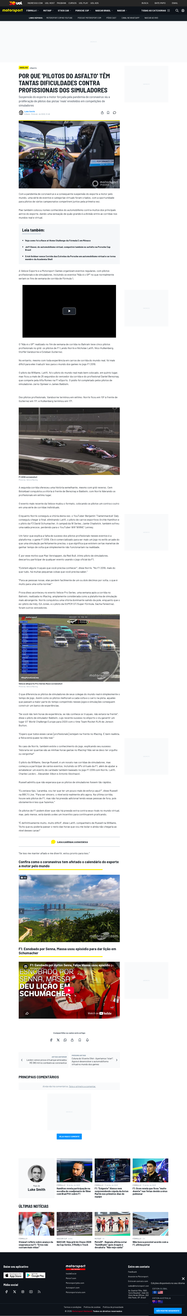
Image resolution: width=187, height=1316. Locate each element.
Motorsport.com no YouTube (59, 18)
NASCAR (121, 10)
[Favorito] (108, 113)
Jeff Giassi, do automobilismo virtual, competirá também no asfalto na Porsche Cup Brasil (67, 248)
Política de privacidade (113, 1307)
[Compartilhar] (102, 113)
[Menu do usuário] (183, 10)
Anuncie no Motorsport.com (140, 1276)
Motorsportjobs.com (75, 1283)
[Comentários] (115, 113)
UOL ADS (94, 3)
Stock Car (63, 10)
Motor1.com (71, 1278)
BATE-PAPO (160, 3)
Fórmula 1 (31, 10)
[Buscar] (177, 10)
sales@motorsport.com (138, 1286)
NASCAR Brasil (103, 10)
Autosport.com (72, 1287)
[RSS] (39, 1292)
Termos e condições (72, 1307)
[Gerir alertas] (87, 1040)
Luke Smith (29, 111)
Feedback (132, 1272)
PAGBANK (61, 3)
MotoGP (47, 10)
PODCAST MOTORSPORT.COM (89, 18)
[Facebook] (51, 1040)
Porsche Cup (82, 10)
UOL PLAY (83, 3)
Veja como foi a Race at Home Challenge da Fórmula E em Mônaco (58, 240)
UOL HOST (50, 3)
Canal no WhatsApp (130, 18)
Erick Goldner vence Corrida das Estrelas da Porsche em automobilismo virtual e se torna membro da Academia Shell (70, 258)
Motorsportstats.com (75, 1292)
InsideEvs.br (71, 1273)
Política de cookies (92, 1307)
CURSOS (73, 3)
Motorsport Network (82, 1311)
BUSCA (145, 3)
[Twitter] (58, 1040)
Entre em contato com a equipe (142, 1281)
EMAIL (175, 3)
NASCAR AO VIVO (151, 18)
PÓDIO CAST (111, 18)
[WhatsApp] (65, 1040)
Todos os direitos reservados (107, 1311)
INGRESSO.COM (35, 3)
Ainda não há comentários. (69, 1086)
